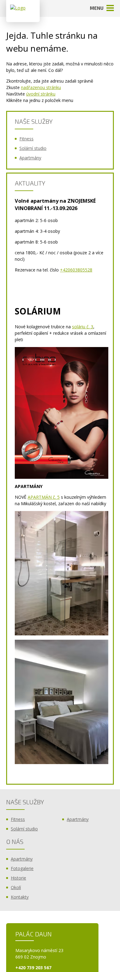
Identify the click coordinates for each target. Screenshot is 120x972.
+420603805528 (76, 270)
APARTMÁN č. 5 (44, 497)
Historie (18, 878)
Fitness (26, 139)
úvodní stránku (40, 94)
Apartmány (30, 158)
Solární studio (32, 148)
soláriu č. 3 (82, 327)
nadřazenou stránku (41, 87)
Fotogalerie (22, 868)
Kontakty (20, 897)
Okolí (16, 887)
